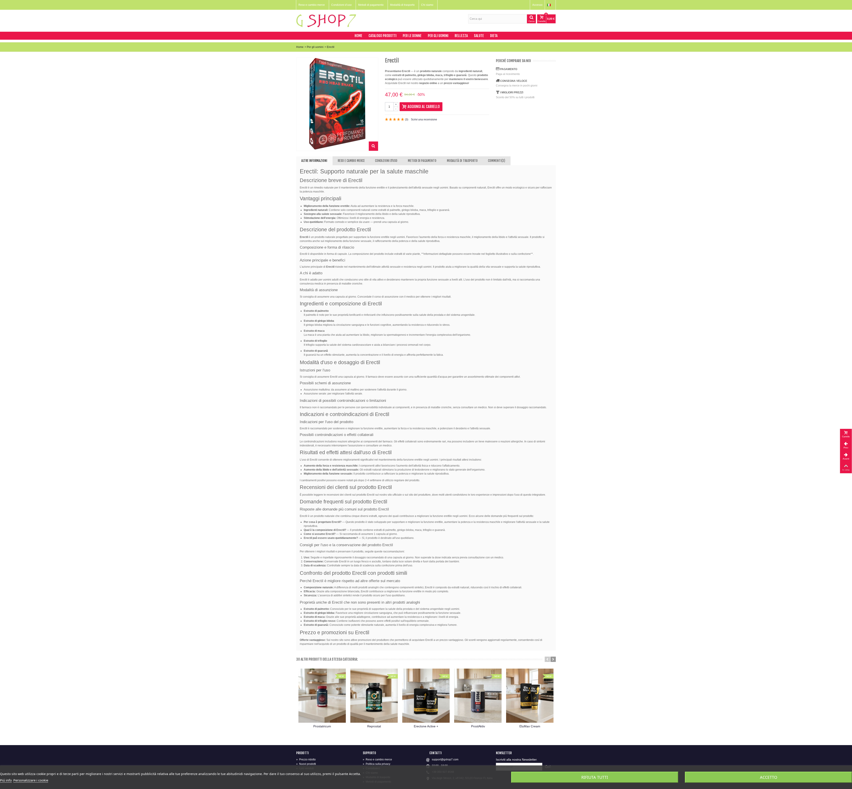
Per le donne (412, 35)
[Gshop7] (326, 20)
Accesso (537, 4)
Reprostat (374, 726)
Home (358, 35)
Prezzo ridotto (306, 759)
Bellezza (461, 35)
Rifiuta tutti (594, 777)
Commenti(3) (496, 161)
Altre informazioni (314, 161)
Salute (479, 35)
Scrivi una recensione (424, 119)
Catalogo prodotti (382, 35)
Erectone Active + (426, 726)
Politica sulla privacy (376, 763)
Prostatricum (322, 726)
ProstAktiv (478, 726)
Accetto (768, 777)
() (406, 119)
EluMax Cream (529, 726)
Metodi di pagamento (371, 4)
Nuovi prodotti (306, 763)
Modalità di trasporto (402, 4)
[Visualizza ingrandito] (373, 146)
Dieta (493, 35)
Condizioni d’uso (341, 4)
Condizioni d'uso (386, 161)
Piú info (6, 780)
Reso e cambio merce (311, 4)
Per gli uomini (438, 35)
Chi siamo (427, 4)
